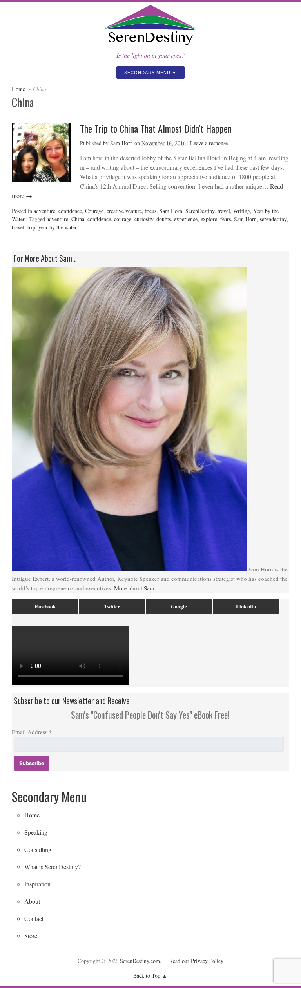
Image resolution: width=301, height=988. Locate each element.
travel (224, 211)
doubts (163, 219)
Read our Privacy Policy (196, 960)
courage (122, 219)
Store (30, 936)
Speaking (35, 832)
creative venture (124, 211)
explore (209, 219)
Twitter (112, 606)
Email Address (32, 732)
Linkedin (246, 606)
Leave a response (209, 143)
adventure (44, 211)
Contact (34, 918)
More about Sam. (135, 588)
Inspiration (37, 884)
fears (225, 219)
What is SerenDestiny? (52, 866)
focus (150, 211)
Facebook (45, 606)
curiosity (143, 219)
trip (31, 227)
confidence (70, 211)
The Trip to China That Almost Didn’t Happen (156, 128)
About (32, 901)
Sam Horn (121, 143)
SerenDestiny (199, 211)
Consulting (37, 849)
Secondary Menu (147, 72)
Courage (94, 211)
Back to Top (146, 975)
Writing (241, 211)
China (77, 219)
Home (18, 89)
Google (179, 606)
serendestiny (273, 219)
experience (186, 219)
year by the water (57, 227)
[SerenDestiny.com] (150, 46)
